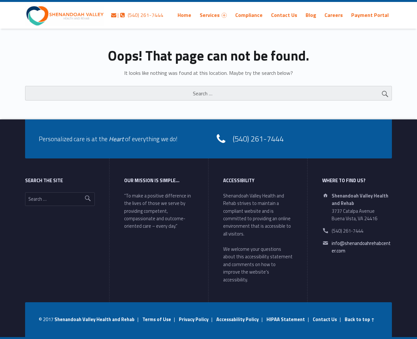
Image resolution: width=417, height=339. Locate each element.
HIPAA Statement (285, 319)
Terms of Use (156, 319)
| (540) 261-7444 (139, 15)
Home (184, 15)
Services (210, 15)
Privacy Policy (193, 319)
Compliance (249, 15)
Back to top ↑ (360, 319)
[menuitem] (184, 15)
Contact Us (284, 15)
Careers (333, 15)
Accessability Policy (237, 319)
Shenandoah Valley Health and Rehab (94, 319)
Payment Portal (370, 15)
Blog (311, 15)
